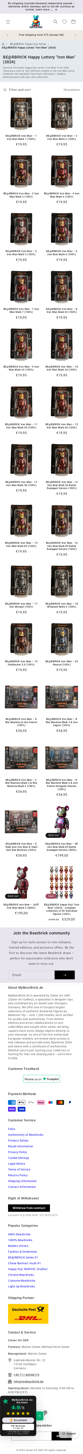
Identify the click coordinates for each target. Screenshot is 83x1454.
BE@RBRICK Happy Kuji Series (28, 44)
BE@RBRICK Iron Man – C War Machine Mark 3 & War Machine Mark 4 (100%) (21, 783)
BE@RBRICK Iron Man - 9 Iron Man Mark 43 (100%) (21, 368)
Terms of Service (19, 1169)
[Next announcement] (75, 35)
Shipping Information (22, 1181)
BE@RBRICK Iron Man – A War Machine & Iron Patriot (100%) (21, 722)
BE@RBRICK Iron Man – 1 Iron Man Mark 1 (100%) (21, 137)
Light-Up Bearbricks (21, 1286)
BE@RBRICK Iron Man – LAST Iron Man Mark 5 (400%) (21, 906)
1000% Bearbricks (20, 1240)
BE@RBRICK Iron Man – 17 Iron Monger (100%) (21, 605)
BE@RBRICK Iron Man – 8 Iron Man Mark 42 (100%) (61, 311)
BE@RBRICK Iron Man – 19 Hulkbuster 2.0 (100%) (21, 663)
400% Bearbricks (19, 1234)
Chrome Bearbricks (21, 1274)
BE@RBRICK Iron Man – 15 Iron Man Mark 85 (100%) (21, 545)
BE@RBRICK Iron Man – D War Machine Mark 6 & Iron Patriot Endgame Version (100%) (62, 785)
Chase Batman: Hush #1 (24, 1263)
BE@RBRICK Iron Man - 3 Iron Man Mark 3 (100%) (21, 195)
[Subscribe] (65, 975)
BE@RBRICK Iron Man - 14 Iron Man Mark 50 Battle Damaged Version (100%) (62, 485)
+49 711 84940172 (26, 1374)
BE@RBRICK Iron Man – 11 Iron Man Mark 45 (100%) (21, 426)
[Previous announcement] (7, 35)
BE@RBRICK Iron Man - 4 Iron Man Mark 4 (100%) (62, 195)
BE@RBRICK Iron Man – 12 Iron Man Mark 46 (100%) (62, 426)
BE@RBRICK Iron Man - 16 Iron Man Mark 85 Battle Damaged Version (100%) (62, 546)
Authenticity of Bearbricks (26, 1134)
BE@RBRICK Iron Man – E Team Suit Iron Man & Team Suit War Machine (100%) (21, 846)
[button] (8, 21)
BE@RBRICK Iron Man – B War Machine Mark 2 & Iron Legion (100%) (62, 722)
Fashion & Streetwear (22, 1251)
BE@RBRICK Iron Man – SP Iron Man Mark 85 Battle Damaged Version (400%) (61, 846)
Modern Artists (18, 1245)
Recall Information (20, 1146)
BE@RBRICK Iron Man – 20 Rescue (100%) (62, 663)
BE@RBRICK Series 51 (23, 1257)
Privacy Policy (17, 1152)
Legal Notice (16, 1163)
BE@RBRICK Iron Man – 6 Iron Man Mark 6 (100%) (61, 253)
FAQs (11, 1129)
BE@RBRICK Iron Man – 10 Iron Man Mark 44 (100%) (62, 368)
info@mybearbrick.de (29, 1381)
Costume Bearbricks (21, 1280)
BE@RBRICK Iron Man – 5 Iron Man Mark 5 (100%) (21, 253)
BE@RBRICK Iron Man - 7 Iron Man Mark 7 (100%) (21, 311)
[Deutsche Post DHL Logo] (41, 1314)
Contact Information (22, 1186)
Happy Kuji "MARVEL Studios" (28, 1269)
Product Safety (18, 1140)
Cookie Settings (18, 1157)
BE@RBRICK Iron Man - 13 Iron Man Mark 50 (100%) (21, 484)
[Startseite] (3, 44)
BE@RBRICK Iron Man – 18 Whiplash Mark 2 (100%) (62, 605)
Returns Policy (18, 1175)
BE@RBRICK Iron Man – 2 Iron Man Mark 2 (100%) (61, 137)
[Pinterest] (45, 1413)
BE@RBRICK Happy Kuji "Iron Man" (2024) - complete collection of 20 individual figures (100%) (61, 909)
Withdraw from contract (29, 1208)
